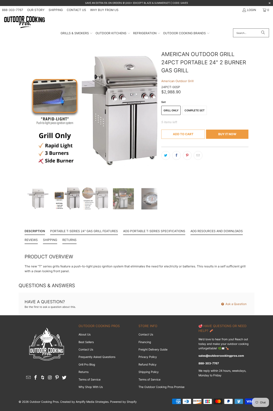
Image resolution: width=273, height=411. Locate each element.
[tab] (35, 232)
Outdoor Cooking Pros (44, 401)
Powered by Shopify (123, 401)
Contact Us (76, 10)
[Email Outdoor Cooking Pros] (29, 377)
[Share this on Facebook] (176, 155)
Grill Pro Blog (87, 364)
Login (251, 10)
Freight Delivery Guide (152, 349)
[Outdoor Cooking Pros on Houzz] (43, 377)
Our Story (36, 10)
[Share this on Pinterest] (187, 155)
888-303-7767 (12, 10)
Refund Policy (147, 364)
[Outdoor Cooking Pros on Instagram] (50, 377)
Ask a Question (236, 304)
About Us (85, 334)
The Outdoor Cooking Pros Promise (161, 387)
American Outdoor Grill (177, 81)
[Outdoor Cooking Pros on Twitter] (64, 377)
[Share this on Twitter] (165, 155)
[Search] (263, 32)
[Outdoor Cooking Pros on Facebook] (36, 377)
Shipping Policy (148, 372)
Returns (84, 372)
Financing (144, 342)
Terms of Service (90, 379)
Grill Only (170, 110)
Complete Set (194, 110)
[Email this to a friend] (198, 155)
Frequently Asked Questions (97, 357)
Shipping (56, 10)
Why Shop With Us (91, 387)
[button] (77, 33)
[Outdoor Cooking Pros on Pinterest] (57, 377)
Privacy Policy (147, 357)
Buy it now (227, 134)
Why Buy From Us (104, 10)
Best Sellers (86, 342)
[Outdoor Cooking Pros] (24, 22)
